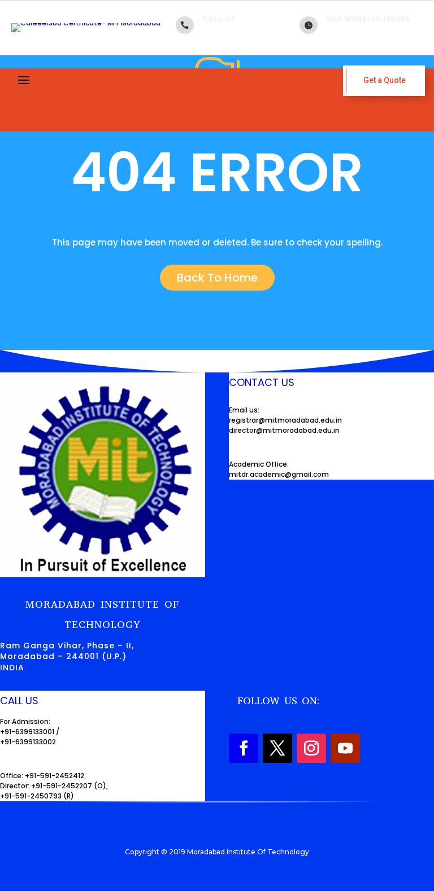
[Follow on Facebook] (243, 748)
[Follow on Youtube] (345, 748)
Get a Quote (384, 80)
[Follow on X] (277, 748)
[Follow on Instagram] (311, 748)
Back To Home (217, 278)
